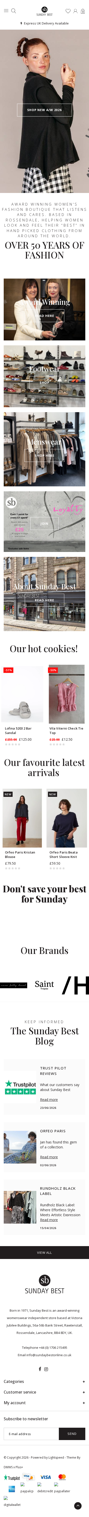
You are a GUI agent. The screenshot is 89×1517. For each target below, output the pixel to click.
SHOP (45, 382)
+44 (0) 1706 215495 (53, 1347)
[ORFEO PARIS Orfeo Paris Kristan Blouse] (22, 818)
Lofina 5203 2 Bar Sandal (18, 730)
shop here (44, 455)
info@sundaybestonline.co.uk (48, 1355)
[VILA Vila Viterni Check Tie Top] (67, 694)
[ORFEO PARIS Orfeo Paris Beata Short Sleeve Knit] (67, 818)
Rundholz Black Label (58, 1191)
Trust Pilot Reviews (53, 1071)
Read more (49, 1099)
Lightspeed (56, 1457)
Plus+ (19, 1467)
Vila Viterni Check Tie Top (66, 730)
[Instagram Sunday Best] (46, 1369)
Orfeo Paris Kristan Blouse (20, 854)
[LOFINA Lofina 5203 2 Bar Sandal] (22, 694)
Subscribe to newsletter (26, 1419)
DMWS (8, 1467)
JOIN (45, 523)
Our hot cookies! (44, 648)
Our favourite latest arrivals (44, 767)
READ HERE (44, 315)
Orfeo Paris (53, 1130)
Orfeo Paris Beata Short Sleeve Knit (63, 854)
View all (44, 1252)
